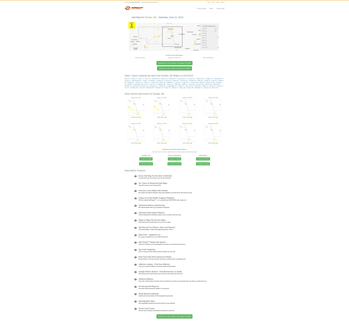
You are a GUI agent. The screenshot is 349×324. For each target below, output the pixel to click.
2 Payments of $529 (146, 164)
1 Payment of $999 (146, 159)
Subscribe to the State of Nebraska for (174, 68)
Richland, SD (136, 86)
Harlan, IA (200, 80)
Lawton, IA (139, 82)
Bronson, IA (164, 78)
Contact (217, 2)
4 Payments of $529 (203, 164)
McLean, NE (194, 82)
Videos (211, 8)
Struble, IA (212, 86)
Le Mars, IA (146, 82)
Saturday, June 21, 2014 (171, 17)
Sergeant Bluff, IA (171, 86)
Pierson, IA (170, 84)
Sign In (222, 2)
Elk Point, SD (183, 80)
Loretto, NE (154, 82)
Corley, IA (127, 80)
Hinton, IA (207, 80)
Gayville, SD (192, 80)
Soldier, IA (205, 86)
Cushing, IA (152, 80)
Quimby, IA (208, 84)
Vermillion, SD (134, 87)
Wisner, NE (215, 87)
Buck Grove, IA (182, 78)
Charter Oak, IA (200, 78)
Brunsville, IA (172, 78)
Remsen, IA (128, 86)
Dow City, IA (168, 80)
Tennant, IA (220, 86)
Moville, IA (130, 84)
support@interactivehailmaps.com (150, 2)
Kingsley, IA (131, 82)
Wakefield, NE (150, 87)
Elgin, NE (176, 80)
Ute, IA (127, 87)
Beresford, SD (156, 78)
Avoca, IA (147, 78)
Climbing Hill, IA (218, 78)
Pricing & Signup (201, 8)
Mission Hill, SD (210, 82)
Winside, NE (207, 87)
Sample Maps (220, 8)
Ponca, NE (192, 84)
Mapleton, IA (170, 82)
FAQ (213, 2)
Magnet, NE (162, 82)
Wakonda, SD (159, 87)
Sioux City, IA (189, 86)
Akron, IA (127, 78)
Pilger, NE (177, 84)
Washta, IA (175, 87)
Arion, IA (141, 78)
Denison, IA (160, 80)
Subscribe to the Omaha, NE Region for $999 (174, 316)
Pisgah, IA (184, 84)
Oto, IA (146, 84)
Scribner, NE (162, 86)
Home (208, 2)
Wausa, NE (183, 87)
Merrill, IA (201, 82)
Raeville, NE (216, 84)
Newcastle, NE (139, 84)
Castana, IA (191, 78)
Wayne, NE (190, 87)
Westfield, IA (198, 87)
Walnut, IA (167, 87)
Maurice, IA (186, 82)
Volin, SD (142, 87)
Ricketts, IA (145, 86)
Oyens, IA (152, 84)
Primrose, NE (200, 84)
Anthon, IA (134, 78)
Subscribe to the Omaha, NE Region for (174, 63)
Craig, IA (145, 80)
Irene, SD (214, 80)
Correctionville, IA (136, 80)
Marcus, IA (178, 82)
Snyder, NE (197, 86)
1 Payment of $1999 (203, 159)
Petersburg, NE (161, 84)
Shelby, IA (181, 86)
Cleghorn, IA (209, 78)
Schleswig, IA (153, 86)
